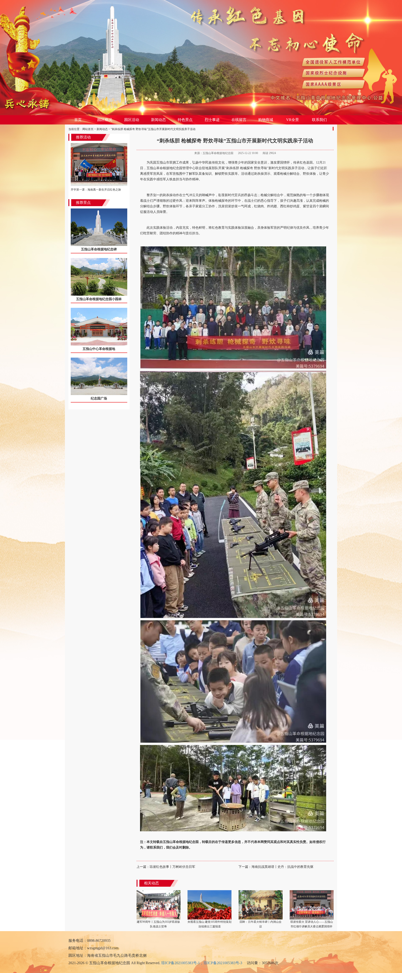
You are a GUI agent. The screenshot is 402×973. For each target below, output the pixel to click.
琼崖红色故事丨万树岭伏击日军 (166, 867)
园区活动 (131, 120)
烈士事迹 (212, 120)
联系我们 (319, 120)
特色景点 (185, 120)
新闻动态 (158, 120)
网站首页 (88, 129)
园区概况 (104, 120)
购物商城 (265, 120)
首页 (78, 120)
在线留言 (238, 120)
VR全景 (292, 120)
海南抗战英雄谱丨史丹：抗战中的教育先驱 (275, 867)
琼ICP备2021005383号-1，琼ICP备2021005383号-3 (201, 963)
